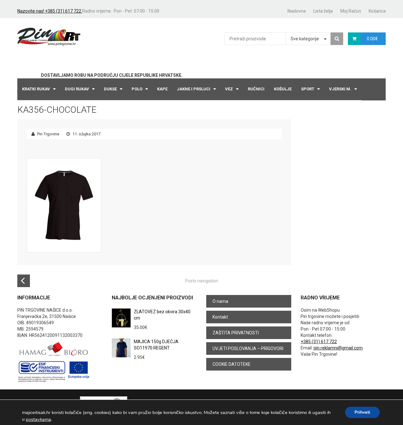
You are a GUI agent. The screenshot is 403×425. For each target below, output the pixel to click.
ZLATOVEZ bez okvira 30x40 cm (162, 314)
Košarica (377, 11)
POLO (137, 89)
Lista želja (323, 11)
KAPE (162, 89)
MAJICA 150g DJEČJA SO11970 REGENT (156, 344)
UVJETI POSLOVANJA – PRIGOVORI (248, 348)
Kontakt (220, 317)
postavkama (38, 419)
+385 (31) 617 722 (319, 341)
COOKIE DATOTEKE (232, 364)
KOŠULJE (283, 89)
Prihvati (362, 412)
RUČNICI (256, 89)
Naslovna (296, 11)
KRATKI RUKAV (36, 89)
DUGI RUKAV (77, 89)
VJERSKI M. (340, 89)
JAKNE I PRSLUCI (193, 89)
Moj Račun (350, 11)
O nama (220, 301)
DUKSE (110, 89)
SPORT (307, 89)
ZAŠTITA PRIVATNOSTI (236, 332)
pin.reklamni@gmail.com (338, 347)
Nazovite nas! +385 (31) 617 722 (49, 11)
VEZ (229, 89)
